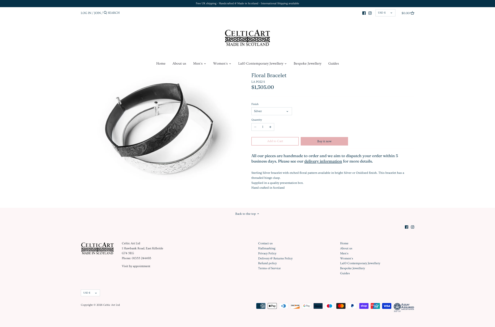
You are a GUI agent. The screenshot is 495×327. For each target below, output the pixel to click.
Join (97, 12)
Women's (346, 258)
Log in (86, 12)
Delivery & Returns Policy (275, 258)
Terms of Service (269, 268)
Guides (345, 273)
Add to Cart (275, 141)
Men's (344, 253)
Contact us (265, 243)
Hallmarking (266, 248)
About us (346, 248)
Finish (255, 104)
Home (344, 243)
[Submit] (105, 13)
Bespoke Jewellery (352, 268)
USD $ (382, 12)
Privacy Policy (267, 253)
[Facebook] (364, 12)
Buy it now (324, 141)
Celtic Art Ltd (111, 305)
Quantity (256, 119)
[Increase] (270, 127)
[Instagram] (370, 12)
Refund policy (267, 263)
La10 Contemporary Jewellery (360, 263)
